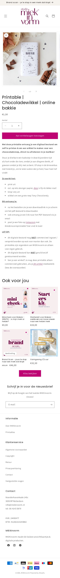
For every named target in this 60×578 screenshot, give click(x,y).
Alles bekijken (30, 373)
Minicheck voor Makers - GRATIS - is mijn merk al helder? (13, 319)
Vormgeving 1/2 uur (39, 359)
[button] (6, 16)
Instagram (30, 222)
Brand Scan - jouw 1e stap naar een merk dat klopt (14, 360)
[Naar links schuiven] (24, 91)
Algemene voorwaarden (16, 449)
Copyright (10, 456)
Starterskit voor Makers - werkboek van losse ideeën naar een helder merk (42, 319)
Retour (9, 462)
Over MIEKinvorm (13, 426)
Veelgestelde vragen (15, 481)
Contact (9, 474)
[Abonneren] (51, 404)
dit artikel (38, 264)
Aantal (4, 120)
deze (36, 188)
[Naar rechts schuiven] (36, 91)
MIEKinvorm (25, 573)
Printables (10, 432)
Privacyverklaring (13, 468)
